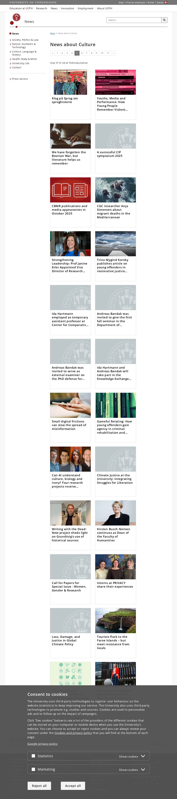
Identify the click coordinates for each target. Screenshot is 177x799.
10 (102, 53)
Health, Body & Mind (24, 59)
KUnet (151, 2)
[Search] (164, 20)
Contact (16, 67)
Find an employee (135, 2)
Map (121, 2)
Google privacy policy (42, 744)
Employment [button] (86, 8)
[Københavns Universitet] (15, 20)
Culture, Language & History (24, 53)
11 (108, 53)
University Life (20, 63)
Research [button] (41, 8)
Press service (20, 78)
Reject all (39, 786)
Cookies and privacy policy (73, 733)
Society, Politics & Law (25, 39)
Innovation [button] (67, 8)
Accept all (73, 786)
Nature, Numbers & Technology (24, 45)
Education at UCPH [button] (21, 8)
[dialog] (88, 742)
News (15, 33)
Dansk (160, 2)
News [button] (54, 8)
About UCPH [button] (104, 8)
